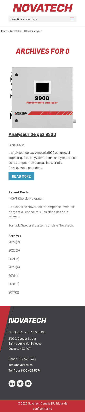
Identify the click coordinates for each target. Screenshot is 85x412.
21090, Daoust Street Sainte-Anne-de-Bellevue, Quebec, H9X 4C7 (25, 343)
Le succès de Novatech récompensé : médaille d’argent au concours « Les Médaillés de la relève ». (42, 212)
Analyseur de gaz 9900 (32, 134)
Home (3, 31)
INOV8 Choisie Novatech (25, 198)
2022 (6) (14, 250)
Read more (21, 176)
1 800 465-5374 (31, 370)
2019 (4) (13, 275)
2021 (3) (13, 259)
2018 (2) (13, 284)
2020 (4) (14, 267)
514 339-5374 (27, 359)
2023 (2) (14, 242)
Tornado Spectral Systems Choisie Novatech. (41, 225)
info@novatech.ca (20, 364)
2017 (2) (13, 292)
